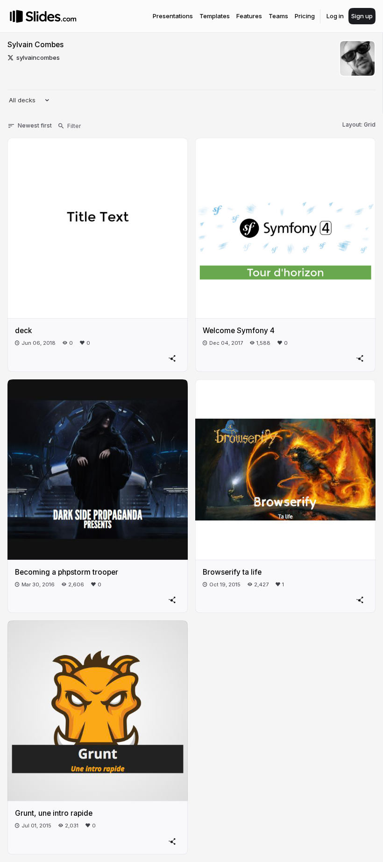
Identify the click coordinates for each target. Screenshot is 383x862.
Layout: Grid (359, 124)
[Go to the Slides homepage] (16, 16)
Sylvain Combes (35, 44)
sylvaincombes (38, 57)
